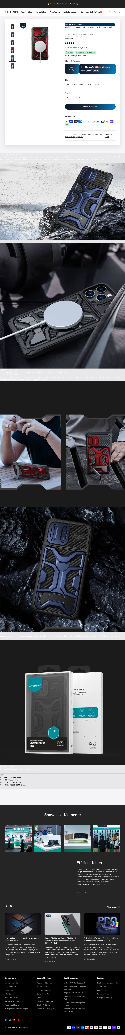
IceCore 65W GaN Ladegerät (74, 983)
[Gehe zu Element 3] (12, 42)
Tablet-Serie (101, 987)
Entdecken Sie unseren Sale (107, 983)
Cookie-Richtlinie (43, 1005)
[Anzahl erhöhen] (80, 97)
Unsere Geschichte (12, 983)
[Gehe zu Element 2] (12, 34)
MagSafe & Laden (69, 12)
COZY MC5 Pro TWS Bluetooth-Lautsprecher (75, 1010)
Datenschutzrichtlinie (45, 1001)
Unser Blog (9, 990)
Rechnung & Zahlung (44, 983)
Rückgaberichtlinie (44, 990)
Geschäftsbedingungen (45, 1009)
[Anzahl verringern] (68, 97)
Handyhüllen (41, 12)
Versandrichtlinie (43, 987)
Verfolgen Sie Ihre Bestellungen (16, 1009)
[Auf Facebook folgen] (6, 1020)
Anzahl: (67, 93)
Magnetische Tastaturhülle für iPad (74, 997)
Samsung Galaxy (103, 994)
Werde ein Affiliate (11, 998)
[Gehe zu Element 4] (12, 50)
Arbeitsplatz (55, 12)
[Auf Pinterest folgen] (14, 1020)
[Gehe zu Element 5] (12, 58)
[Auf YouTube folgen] (19, 1020)
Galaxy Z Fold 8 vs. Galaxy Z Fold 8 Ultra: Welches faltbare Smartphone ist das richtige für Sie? (62, 940)
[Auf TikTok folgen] (23, 1020)
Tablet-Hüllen (26, 12)
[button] (70, 43)
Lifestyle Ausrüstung (104, 998)
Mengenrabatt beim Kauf (14, 1001)
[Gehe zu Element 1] (12, 26)
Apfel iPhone (102, 990)
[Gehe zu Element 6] (12, 66)
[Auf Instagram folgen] (10, 1020)
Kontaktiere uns (10, 987)
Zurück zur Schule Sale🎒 (91, 12)
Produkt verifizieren (12, 1005)
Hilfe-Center (9, 994)
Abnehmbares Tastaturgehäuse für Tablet (74, 1004)
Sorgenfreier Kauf (43, 994)
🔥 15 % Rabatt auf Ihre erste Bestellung (62, 4)
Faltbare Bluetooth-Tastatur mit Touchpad (75, 988)
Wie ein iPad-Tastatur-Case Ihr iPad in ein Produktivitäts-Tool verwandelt (101, 939)
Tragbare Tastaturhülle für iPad (74, 993)
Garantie (40, 998)
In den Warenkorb (90, 107)
